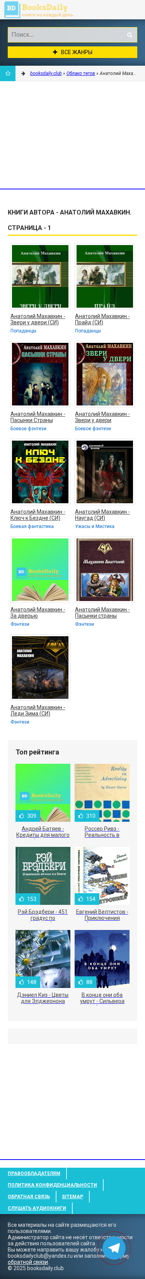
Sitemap (72, 1196)
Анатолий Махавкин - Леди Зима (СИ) (37, 710)
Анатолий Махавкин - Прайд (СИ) (102, 319)
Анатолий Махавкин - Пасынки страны (102, 612)
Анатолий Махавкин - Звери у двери (102, 417)
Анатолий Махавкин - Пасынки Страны (37, 417)
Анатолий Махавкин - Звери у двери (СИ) (37, 319)
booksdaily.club (44, 9)
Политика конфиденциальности (52, 1185)
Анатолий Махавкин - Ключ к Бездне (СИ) (37, 515)
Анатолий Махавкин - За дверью (37, 612)
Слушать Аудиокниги (37, 1208)
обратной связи (28, 1262)
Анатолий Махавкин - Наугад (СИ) (102, 515)
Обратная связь (29, 1196)
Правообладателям (34, 1173)
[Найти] (129, 35)
